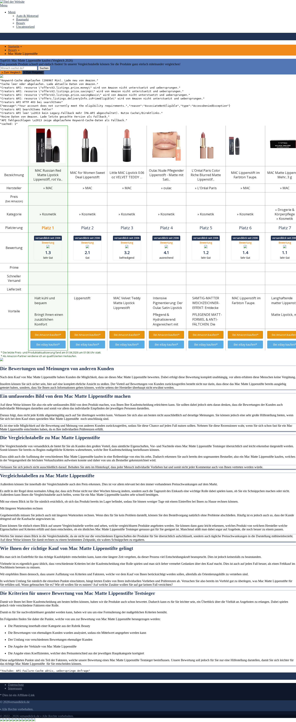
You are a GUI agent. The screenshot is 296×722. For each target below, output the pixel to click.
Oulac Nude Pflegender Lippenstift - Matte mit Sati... (166, 175)
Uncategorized (25, 26)
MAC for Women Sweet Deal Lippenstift (87, 174)
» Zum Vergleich (11, 72)
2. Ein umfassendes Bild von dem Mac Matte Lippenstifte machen (117, 674)
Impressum (15, 688)
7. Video (186, 678)
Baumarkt (22, 19)
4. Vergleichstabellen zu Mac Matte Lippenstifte (257, 674)
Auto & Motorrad (27, 16)
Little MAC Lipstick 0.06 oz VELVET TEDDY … (127, 174)
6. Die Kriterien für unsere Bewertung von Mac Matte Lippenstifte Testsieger (131, 678)
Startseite (14, 46)
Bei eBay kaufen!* (48, 344)
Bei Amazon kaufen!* (48, 335)
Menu (3, 5)
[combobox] (18, 68)
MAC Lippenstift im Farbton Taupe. (245, 174)
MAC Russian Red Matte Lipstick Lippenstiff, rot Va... (47, 175)
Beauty (20, 23)
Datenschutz (16, 684)
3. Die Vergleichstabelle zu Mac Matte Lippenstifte (193, 674)
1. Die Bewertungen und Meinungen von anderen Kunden (37, 674)
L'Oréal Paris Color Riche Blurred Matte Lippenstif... (206, 175)
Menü (12, 12)
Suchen (44, 68)
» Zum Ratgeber (33, 72)
